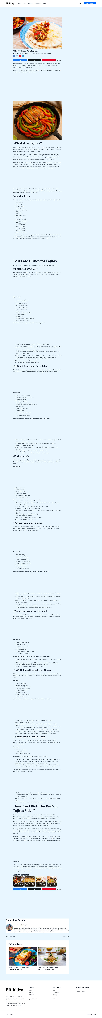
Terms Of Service (33, 997)
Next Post (65, 936)
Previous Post (10, 936)
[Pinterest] (20, 56)
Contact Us (31, 994)
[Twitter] (17, 56)
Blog (54, 990)
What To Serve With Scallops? (48, 967)
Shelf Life (55, 994)
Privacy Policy (32, 999)
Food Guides (55, 992)
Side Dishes (36, 53)
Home (30, 990)
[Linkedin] (23, 56)
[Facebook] (14, 56)
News (54, 997)
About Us (31, 992)
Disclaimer (31, 996)
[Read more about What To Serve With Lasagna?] (23, 956)
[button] (80, 3)
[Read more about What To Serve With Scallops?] (52, 956)
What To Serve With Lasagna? (19, 967)
